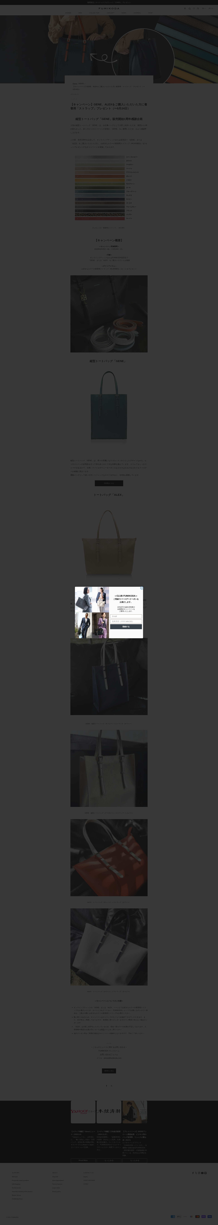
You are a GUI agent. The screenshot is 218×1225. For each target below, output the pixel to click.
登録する (126, 626)
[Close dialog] (141, 588)
